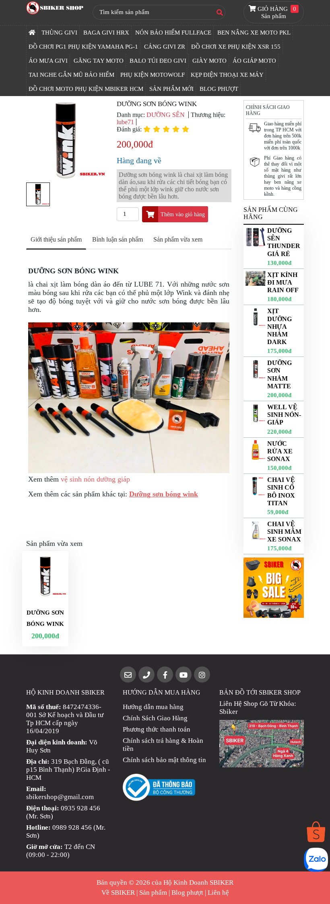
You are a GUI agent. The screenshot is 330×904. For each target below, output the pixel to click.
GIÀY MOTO (209, 60)
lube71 (125, 122)
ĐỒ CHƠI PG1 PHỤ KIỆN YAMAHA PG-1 (83, 46)
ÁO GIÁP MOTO (254, 60)
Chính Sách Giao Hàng (155, 718)
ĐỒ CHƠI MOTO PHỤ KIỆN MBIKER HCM (86, 89)
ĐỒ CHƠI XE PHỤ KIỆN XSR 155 (235, 46)
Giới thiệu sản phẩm (56, 239)
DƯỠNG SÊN (166, 114)
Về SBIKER (118, 892)
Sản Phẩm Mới (171, 89)
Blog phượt (187, 892)
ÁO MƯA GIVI (48, 60)
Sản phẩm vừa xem (177, 239)
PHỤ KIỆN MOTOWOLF (152, 75)
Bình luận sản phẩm (117, 239)
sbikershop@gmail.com (60, 797)
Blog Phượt (219, 89)
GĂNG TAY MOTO (99, 60)
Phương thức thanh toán (156, 729)
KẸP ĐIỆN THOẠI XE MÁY (227, 75)
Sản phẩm (153, 892)
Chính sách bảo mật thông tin (164, 760)
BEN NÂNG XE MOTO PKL (254, 32)
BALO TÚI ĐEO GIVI (158, 60)
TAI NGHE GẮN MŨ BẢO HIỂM (71, 75)
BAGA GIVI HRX (106, 32)
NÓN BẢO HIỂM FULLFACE (173, 32)
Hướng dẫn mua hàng (153, 707)
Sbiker (228, 711)
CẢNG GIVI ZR (164, 46)
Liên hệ (218, 892)
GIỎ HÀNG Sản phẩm (276, 12)
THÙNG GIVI (59, 32)
